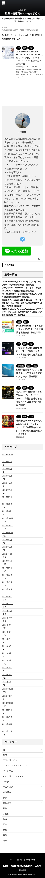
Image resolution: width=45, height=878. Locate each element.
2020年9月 (7, 710)
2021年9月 (7, 625)
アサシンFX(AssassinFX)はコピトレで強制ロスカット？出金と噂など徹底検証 (29, 351)
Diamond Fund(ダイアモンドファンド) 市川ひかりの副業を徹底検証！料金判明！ (29, 329)
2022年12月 (7, 518)
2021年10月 (7, 618)
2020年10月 (7, 703)
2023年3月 (7, 497)
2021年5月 (7, 653)
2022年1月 (7, 596)
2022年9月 (7, 539)
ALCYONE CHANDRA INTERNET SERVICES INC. (28, 69)
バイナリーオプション (13, 776)
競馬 (5, 835)
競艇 (5, 824)
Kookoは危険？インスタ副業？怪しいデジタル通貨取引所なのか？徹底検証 (29, 373)
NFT (5, 755)
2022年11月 (7, 525)
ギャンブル (8, 771)
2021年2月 (7, 674)
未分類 (6, 813)
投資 (5, 808)
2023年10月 (7, 454)
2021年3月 (7, 667)
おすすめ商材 (30, 860)
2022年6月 (7, 561)
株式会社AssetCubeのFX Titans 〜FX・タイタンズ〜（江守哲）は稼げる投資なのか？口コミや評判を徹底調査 (22, 303)
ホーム (12, 860)
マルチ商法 (8, 787)
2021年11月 (7, 610)
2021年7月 (7, 639)
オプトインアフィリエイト (15, 765)
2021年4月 (7, 660)
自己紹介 (20, 860)
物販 (5, 819)
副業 (5, 797)
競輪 (5, 830)
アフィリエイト (10, 760)
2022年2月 (7, 589)
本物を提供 (22, 870)
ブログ (6, 781)
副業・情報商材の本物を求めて (22, 13)
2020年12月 (7, 689)
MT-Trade (24, 72)
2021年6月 (7, 646)
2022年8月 (7, 547)
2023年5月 (7, 483)
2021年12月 (7, 603)
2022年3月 (7, 582)
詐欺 (5, 840)
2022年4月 (7, 575)
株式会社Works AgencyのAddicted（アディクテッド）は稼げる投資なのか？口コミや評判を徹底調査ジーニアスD (22, 312)
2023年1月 (7, 511)
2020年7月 (7, 724)
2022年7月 (7, 554)
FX (4, 750)
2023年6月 (7, 476)
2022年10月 (7, 532)
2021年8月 (7, 632)
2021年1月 (6, 681)
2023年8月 (7, 468)
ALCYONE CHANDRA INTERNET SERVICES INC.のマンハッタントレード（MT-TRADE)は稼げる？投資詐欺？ (29, 57)
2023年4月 (7, 490)
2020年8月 (7, 717)
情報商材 (7, 803)
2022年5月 (7, 568)
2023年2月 (7, 504)
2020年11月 (7, 696)
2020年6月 (7, 731)
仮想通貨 (7, 792)
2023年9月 (7, 461)
